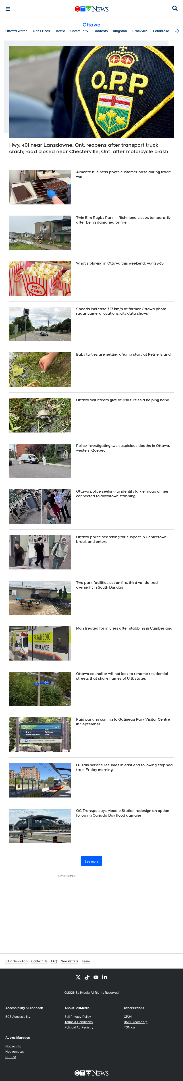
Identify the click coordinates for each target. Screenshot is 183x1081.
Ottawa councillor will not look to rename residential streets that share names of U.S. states (122, 676)
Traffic (60, 31)
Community (79, 31)
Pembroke (161, 31)
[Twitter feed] (78, 977)
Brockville (140, 31)
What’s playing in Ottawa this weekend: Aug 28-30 (120, 263)
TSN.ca (129, 1027)
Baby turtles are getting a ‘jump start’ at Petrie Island (123, 354)
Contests (101, 31)
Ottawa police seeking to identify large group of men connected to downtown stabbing (122, 493)
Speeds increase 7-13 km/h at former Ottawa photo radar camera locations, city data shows (121, 311)
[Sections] (8, 8)
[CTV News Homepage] (91, 9)
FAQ (54, 961)
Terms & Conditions (78, 1022)
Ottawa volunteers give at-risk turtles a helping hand (122, 400)
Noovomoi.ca (15, 1051)
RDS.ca (10, 1057)
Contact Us (39, 961)
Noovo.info (13, 1046)
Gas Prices (41, 31)
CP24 (128, 1016)
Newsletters (69, 961)
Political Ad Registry (79, 1027)
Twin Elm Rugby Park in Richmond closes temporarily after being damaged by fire (123, 220)
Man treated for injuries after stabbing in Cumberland (124, 628)
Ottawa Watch (16, 31)
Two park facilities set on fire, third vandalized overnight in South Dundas (117, 585)
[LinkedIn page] (105, 977)
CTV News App (16, 961)
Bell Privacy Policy (77, 1016)
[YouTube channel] (96, 977)
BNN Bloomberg (136, 1022)
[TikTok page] (87, 977)
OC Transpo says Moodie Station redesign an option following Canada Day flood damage (122, 813)
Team (86, 961)
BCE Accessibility (17, 1016)
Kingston (120, 31)
